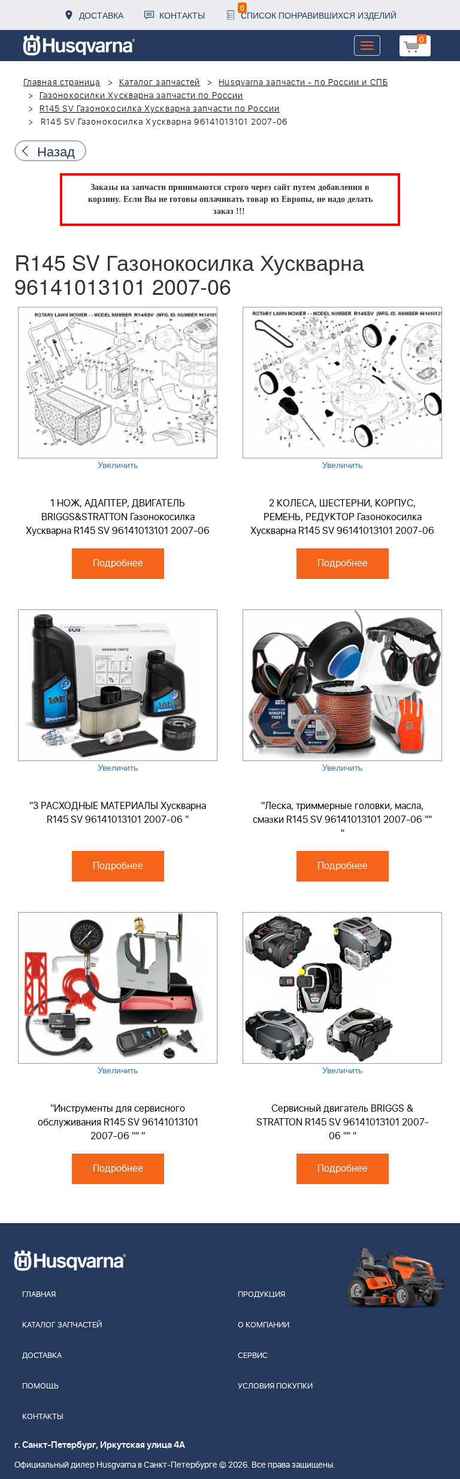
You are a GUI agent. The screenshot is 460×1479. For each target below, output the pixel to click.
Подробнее (118, 563)
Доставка (101, 15)
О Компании (263, 1325)
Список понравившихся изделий (318, 11)
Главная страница (62, 83)
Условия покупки (275, 1386)
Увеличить (118, 464)
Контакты (182, 15)
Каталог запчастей (160, 83)
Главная (39, 1294)
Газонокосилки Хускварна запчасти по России (141, 96)
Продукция (261, 1294)
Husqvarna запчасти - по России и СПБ (303, 83)
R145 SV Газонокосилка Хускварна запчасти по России (160, 109)
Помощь (40, 1386)
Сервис (253, 1356)
